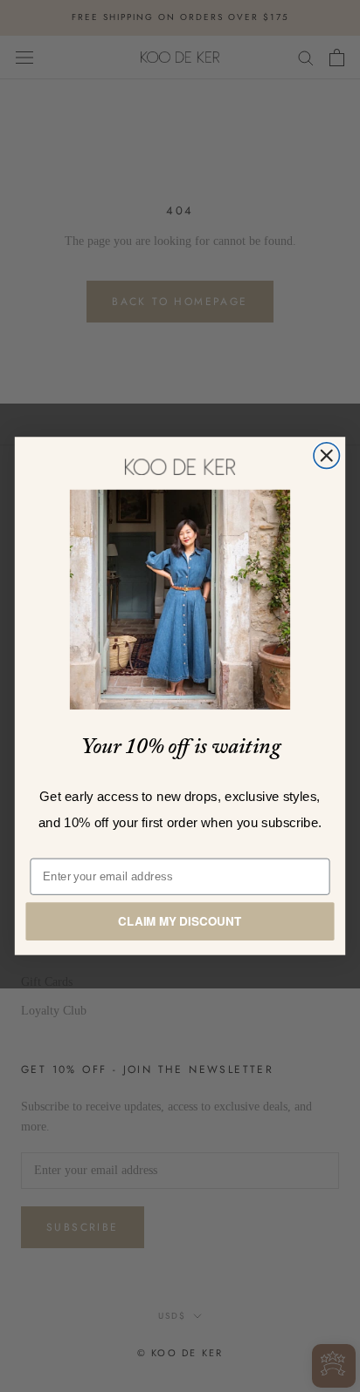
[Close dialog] (326, 455)
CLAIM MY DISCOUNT (179, 921)
